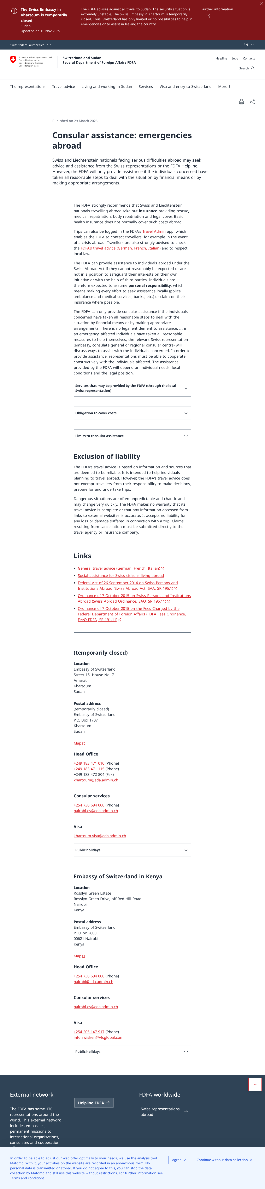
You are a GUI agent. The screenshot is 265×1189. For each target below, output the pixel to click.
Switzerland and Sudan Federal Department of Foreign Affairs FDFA (99, 60)
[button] (28, 86)
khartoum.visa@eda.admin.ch (100, 835)
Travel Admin (154, 231)
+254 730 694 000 (89, 805)
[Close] (261, 3)
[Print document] (241, 102)
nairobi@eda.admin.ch (93, 981)
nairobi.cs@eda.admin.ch (96, 810)
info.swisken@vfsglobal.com (99, 1037)
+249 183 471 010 (89, 763)
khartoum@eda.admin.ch (96, 779)
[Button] (207, 16)
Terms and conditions (27, 1178)
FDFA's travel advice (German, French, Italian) (120, 248)
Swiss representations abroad (160, 1111)
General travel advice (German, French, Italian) (119, 568)
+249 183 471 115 (89, 768)
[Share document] (252, 102)
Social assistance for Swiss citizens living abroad (121, 575)
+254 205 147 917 (89, 1031)
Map (77, 743)
